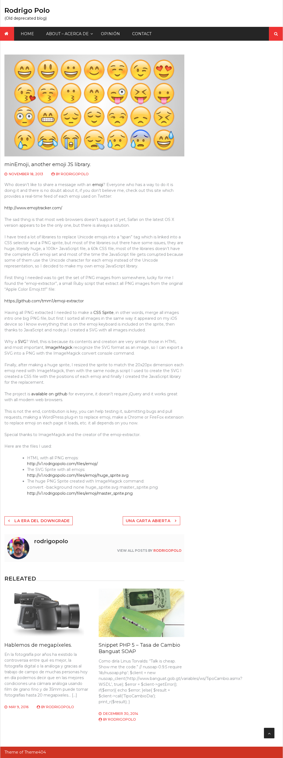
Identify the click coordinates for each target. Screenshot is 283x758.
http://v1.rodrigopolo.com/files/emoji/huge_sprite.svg (78, 475)
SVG (22, 341)
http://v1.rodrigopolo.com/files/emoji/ (62, 463)
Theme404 (35, 752)
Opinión (110, 33)
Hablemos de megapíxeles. (38, 645)
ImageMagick (58, 347)
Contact (141, 33)
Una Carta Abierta (148, 520)
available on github (49, 393)
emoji (97, 184)
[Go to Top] (269, 733)
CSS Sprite (103, 312)
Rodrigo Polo (27, 10)
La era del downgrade (42, 520)
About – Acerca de (67, 33)
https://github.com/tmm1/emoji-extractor (44, 300)
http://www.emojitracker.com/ (33, 207)
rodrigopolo (75, 174)
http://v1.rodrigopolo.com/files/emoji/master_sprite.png (80, 493)
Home (27, 33)
